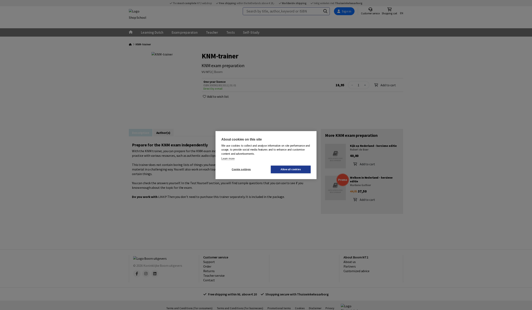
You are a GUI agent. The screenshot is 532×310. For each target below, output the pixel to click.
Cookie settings (241, 169)
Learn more (228, 158)
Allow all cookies (291, 169)
